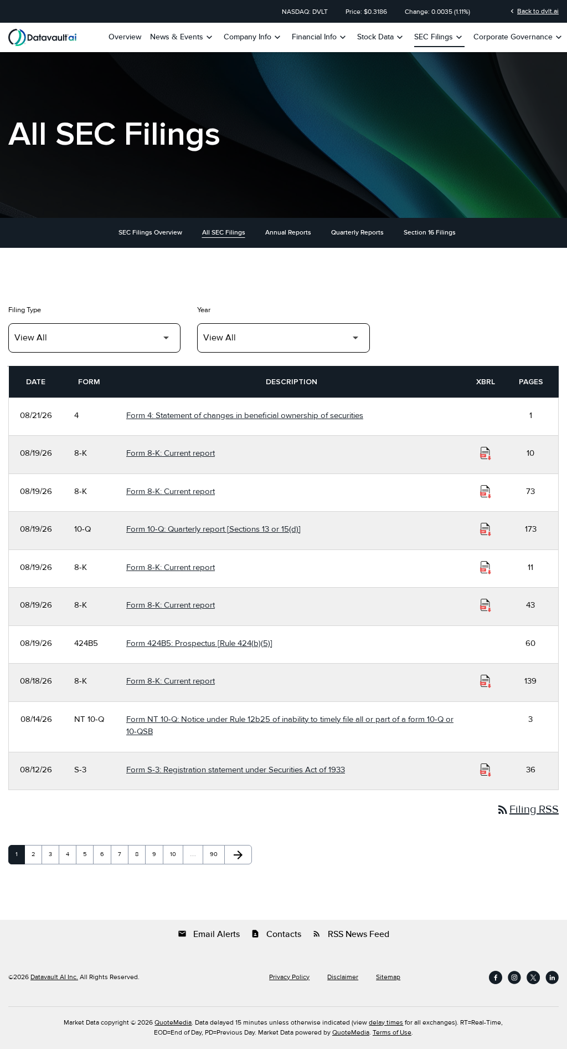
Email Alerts (209, 934)
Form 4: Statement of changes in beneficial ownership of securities (244, 415)
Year (203, 309)
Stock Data (381, 37)
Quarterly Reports (357, 232)
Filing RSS (527, 809)
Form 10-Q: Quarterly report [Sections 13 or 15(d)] (213, 529)
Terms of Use (392, 1032)
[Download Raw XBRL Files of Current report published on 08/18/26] (485, 681)
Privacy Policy (289, 977)
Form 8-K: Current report (170, 453)
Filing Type (24, 309)
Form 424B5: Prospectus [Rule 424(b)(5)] (199, 643)
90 (216, 854)
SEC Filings (439, 37)
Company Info (253, 37)
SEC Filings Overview (150, 232)
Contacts (276, 934)
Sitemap (388, 977)
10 (176, 854)
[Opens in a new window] (495, 977)
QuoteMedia (173, 1023)
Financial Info (320, 37)
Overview (125, 37)
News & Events (182, 37)
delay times (386, 1023)
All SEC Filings (223, 232)
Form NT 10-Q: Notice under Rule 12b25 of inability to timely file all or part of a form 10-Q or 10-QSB (289, 725)
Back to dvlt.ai (533, 11)
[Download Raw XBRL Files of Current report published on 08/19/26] (485, 453)
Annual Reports (288, 232)
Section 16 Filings (430, 232)
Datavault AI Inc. (54, 977)
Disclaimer (342, 977)
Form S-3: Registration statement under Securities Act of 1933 (235, 770)
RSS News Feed (350, 934)
